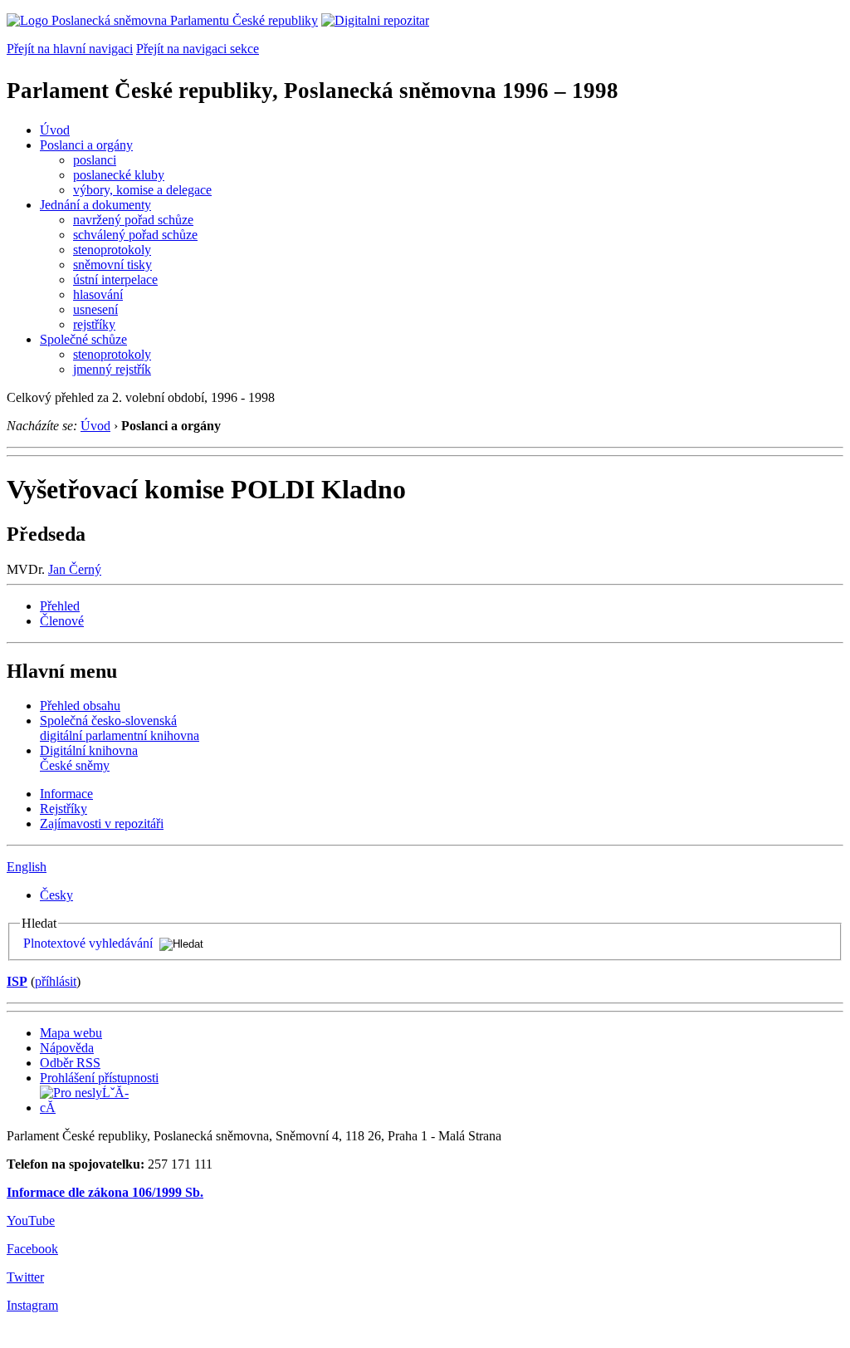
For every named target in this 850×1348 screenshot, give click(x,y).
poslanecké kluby (118, 175)
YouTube (31, 1220)
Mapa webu (71, 1033)
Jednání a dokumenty (95, 205)
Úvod (55, 130)
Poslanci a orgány (86, 145)
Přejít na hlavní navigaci (70, 49)
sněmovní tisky (112, 264)
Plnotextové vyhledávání (88, 943)
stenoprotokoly (112, 250)
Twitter (25, 1277)
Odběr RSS (70, 1063)
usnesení (95, 309)
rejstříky (94, 324)
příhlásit (55, 981)
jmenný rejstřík (112, 369)
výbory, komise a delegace (142, 190)
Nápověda (67, 1048)
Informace (66, 794)
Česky (56, 895)
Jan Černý (74, 569)
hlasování (98, 294)
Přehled (60, 606)
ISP (17, 981)
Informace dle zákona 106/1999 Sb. (105, 1192)
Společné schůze (83, 339)
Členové (62, 621)
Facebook (32, 1249)
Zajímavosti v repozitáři (102, 823)
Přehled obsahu (80, 706)
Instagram (32, 1305)
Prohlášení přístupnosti (99, 1078)
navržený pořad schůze (133, 220)
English (26, 867)
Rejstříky (63, 808)
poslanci (94, 160)
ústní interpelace (115, 279)
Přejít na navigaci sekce (197, 49)
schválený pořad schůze (135, 235)
